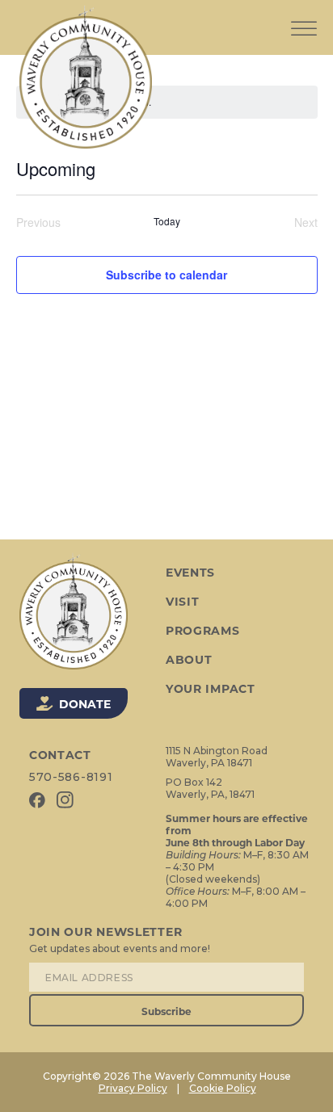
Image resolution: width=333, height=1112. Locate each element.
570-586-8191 (70, 777)
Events (190, 572)
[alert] (167, 102)
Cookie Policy (222, 1088)
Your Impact (210, 689)
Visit (183, 601)
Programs (203, 630)
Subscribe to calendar (166, 274)
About (189, 660)
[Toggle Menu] (304, 15)
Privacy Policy (133, 1088)
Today (167, 221)
